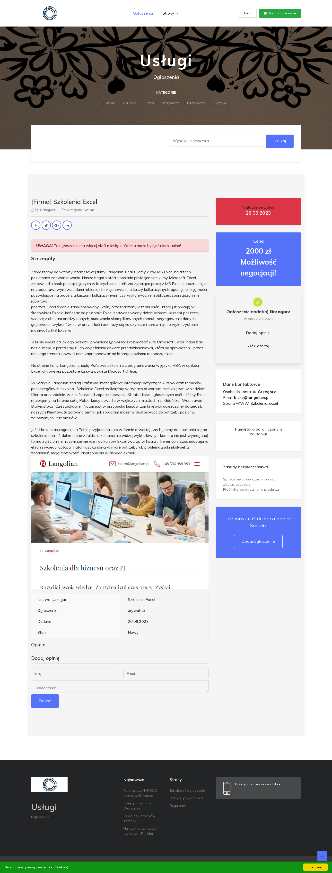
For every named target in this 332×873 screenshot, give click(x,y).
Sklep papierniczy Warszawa (137, 805)
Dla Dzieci (130, 103)
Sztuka (110, 103)
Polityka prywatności (186, 798)
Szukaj (280, 141)
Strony (169, 13)
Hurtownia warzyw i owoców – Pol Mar (139, 831)
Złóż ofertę (258, 346)
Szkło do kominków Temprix (139, 818)
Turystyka (219, 103)
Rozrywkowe (170, 103)
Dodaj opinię (258, 333)
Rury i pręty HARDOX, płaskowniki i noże (140, 793)
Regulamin (178, 805)
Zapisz (45, 700)
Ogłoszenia (143, 13)
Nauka (89, 210)
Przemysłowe (196, 103)
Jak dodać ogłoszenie (187, 790)
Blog (248, 13)
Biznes (149, 103)
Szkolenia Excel (264, 403)
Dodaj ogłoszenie (281, 13)
